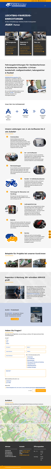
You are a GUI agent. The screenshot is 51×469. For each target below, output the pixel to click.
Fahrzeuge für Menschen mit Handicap (35, 362)
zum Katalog (14, 319)
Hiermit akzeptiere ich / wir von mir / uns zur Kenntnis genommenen (25, 387)
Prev (5, 263)
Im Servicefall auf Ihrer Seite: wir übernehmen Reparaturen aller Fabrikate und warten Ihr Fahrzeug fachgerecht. (25, 50)
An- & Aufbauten (30, 358)
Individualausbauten (31, 365)
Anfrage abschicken (40, 390)
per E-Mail (8, 382)
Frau (7, 340)
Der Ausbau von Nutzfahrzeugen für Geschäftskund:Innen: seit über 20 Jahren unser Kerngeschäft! (39, 48)
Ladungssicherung (31, 363)
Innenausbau (30, 357)
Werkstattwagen (30, 360)
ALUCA (11, 92)
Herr (7, 341)
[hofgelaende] (36, 92)
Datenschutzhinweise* (40, 387)
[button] (2, 467)
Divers (7, 343)
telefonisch (8, 381)
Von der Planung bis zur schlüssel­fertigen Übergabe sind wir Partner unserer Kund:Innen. (11, 50)
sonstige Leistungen (31, 367)
